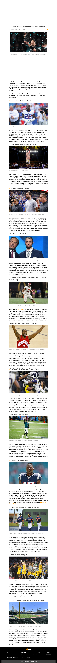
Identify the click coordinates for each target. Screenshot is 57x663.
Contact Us (49, 652)
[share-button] (47, 29)
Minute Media (26, 661)
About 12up (8, 652)
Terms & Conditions (38, 655)
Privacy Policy (24, 652)
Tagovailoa (20, 309)
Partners (23, 655)
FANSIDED (49, 655)
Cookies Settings (25, 657)
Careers (7, 655)
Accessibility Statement (11, 657)
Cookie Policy (36, 652)
